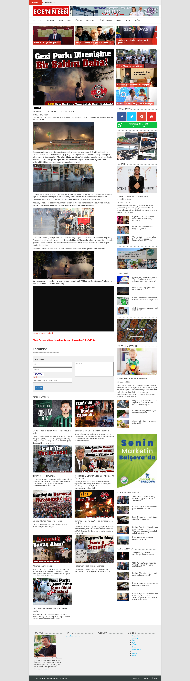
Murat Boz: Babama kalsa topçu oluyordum (142, 227)
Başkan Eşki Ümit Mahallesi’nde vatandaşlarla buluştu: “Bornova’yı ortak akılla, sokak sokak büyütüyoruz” (145, 530)
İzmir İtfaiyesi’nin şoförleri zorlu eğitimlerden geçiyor (145, 518)
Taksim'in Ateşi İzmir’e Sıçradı (89, 565)
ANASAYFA (37, 20)
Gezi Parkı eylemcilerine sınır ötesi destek (50, 609)
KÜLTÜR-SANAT (105, 20)
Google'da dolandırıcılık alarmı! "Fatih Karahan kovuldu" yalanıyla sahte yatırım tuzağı (144, 279)
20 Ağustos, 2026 (123, 382)
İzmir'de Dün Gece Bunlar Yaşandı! (92, 430)
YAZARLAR (50, 20)
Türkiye (134, 645)
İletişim (154, 678)
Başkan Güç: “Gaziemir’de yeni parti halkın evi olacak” (144, 507)
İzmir (134, 640)
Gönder (39, 388)
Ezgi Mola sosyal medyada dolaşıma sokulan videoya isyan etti (143, 218)
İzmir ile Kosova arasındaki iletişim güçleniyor (143, 538)
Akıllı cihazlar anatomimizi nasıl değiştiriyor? (145, 309)
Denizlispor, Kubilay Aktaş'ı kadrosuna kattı (52, 431)
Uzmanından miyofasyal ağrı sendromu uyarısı (144, 412)
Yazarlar (135, 638)
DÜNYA (128, 20)
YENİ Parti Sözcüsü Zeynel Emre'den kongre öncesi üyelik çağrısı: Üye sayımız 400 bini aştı (79, 2)
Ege (133, 642)
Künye (146, 678)
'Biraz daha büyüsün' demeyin (132, 378)
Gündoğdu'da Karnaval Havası (47, 520)
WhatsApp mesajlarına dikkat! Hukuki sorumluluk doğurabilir (145, 299)
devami (47, 669)
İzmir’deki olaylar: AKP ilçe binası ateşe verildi (94, 522)
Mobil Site (136, 678)
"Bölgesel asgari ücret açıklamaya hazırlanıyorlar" (143, 553)
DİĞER (137, 20)
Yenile (35, 377)
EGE (69, 20)
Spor (133, 651)
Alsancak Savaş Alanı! (43, 565)
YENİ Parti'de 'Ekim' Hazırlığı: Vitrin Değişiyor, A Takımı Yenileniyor (144, 498)
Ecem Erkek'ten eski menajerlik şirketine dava (132, 197)
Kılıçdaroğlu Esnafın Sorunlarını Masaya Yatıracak (94, 477)
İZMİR (60, 20)
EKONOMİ (90, 20)
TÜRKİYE (78, 20)
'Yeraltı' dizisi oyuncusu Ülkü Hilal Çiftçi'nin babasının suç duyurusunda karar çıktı (144, 239)
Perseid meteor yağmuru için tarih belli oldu (144, 288)
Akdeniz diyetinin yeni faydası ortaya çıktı (144, 422)
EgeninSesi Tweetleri (73, 636)
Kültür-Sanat (136, 649)
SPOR (118, 20)
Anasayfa (135, 636)
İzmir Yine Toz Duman (44, 475)
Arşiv (134, 656)
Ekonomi (135, 647)
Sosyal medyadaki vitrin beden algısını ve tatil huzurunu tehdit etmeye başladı (144, 402)
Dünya (134, 653)
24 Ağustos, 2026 (123, 202)
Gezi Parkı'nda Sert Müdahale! (43, 333)
